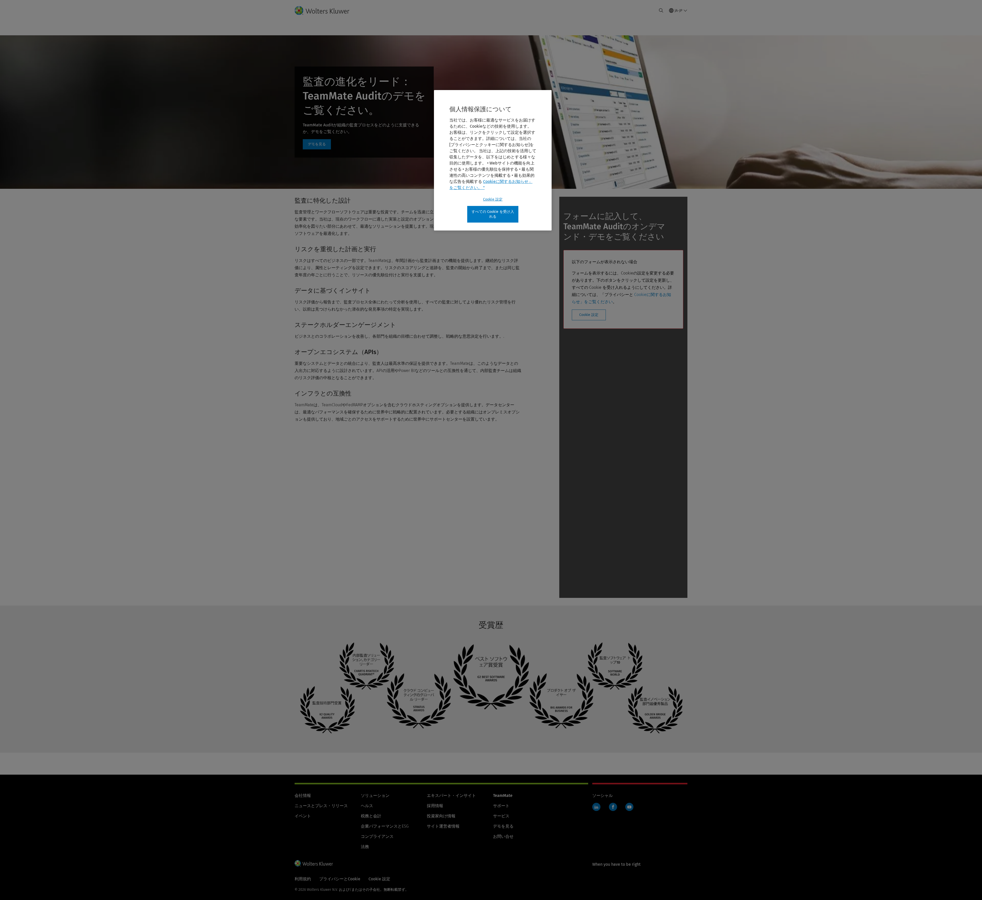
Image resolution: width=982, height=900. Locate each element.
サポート (501, 805)
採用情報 (435, 805)
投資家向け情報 (441, 816)
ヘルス (367, 805)
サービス (501, 816)
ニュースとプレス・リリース (321, 805)
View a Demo (317, 144)
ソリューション (375, 795)
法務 (365, 846)
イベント (303, 816)
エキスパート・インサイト (451, 795)
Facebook (613, 807)
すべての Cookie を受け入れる (493, 214)
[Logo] (326, 10)
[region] (493, 160)
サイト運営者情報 (443, 826)
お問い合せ (503, 836)
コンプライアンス (377, 836)
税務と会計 (371, 816)
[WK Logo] (314, 863)
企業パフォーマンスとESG (385, 826)
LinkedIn (596, 807)
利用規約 (303, 878)
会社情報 (303, 795)
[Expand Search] (661, 10)
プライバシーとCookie (339, 878)
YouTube (629, 807)
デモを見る (503, 826)
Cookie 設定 (588, 315)
